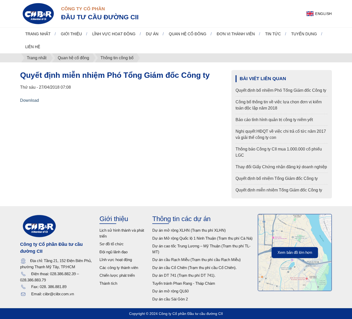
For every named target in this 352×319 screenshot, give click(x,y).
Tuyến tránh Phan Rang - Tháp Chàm (183, 283)
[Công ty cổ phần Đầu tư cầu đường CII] (38, 13)
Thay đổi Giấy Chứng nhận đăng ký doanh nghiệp (281, 167)
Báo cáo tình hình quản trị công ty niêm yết (274, 119)
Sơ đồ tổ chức (111, 244)
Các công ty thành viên (118, 267)
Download (29, 100)
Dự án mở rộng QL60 (170, 291)
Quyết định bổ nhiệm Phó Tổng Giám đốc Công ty (281, 90)
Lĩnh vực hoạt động (115, 259)
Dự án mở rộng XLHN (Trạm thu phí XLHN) (189, 230)
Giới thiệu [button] (71, 34)
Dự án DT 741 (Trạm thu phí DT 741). (183, 275)
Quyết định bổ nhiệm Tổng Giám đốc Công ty (277, 178)
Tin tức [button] (273, 34)
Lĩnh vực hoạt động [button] (114, 34)
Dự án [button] (152, 34)
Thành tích (108, 283)
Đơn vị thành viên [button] (236, 34)
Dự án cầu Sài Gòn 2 (170, 299)
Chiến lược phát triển (117, 275)
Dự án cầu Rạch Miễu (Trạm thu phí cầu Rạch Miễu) (196, 259)
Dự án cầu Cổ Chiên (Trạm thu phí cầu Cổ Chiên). (194, 267)
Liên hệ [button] (32, 47)
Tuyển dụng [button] (304, 34)
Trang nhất (38, 34)
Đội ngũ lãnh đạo (113, 252)
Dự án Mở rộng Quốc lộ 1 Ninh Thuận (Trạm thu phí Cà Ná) (202, 238)
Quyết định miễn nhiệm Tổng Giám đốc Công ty (279, 190)
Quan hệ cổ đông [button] (187, 34)
